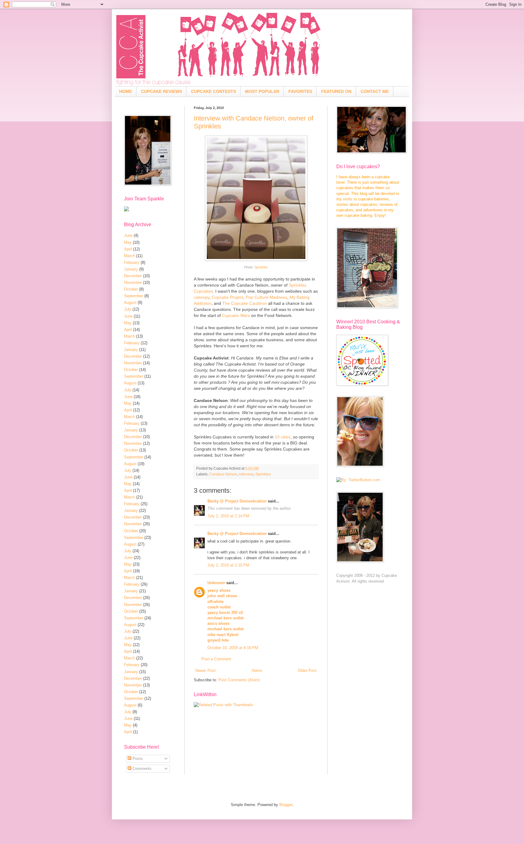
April (128, 249)
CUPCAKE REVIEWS (161, 91)
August (130, 302)
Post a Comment (216, 659)
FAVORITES (300, 91)
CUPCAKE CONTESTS (213, 91)
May (128, 242)
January (131, 269)
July (127, 309)
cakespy (201, 297)
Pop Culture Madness (266, 297)
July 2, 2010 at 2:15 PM (228, 565)
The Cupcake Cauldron (244, 303)
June (128, 235)
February (131, 262)
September (133, 296)
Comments (141, 768)
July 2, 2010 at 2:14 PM (228, 516)
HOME (125, 91)
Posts (137, 758)
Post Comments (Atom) (239, 680)
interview (246, 474)
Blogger (285, 804)
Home (257, 670)
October (131, 289)
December (133, 276)
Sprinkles (261, 267)
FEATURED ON (336, 91)
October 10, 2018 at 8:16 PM (232, 647)
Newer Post (205, 670)
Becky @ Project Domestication (237, 501)
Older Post (307, 670)
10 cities (283, 436)
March (129, 256)
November (133, 282)
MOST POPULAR (262, 91)
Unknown (216, 582)
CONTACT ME (375, 91)
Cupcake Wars (236, 315)
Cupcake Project (227, 297)
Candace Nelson (223, 474)
